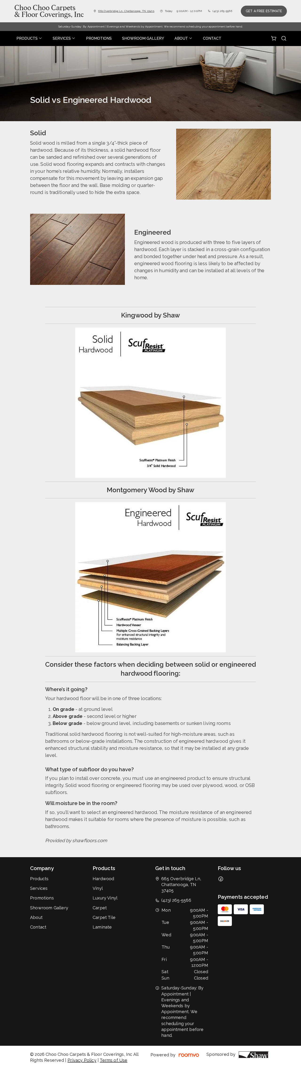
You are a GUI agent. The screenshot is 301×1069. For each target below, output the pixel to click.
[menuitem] (29, 38)
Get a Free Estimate (264, 11)
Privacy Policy (81, 1060)
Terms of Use (113, 1060)
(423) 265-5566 (222, 11)
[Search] (284, 38)
